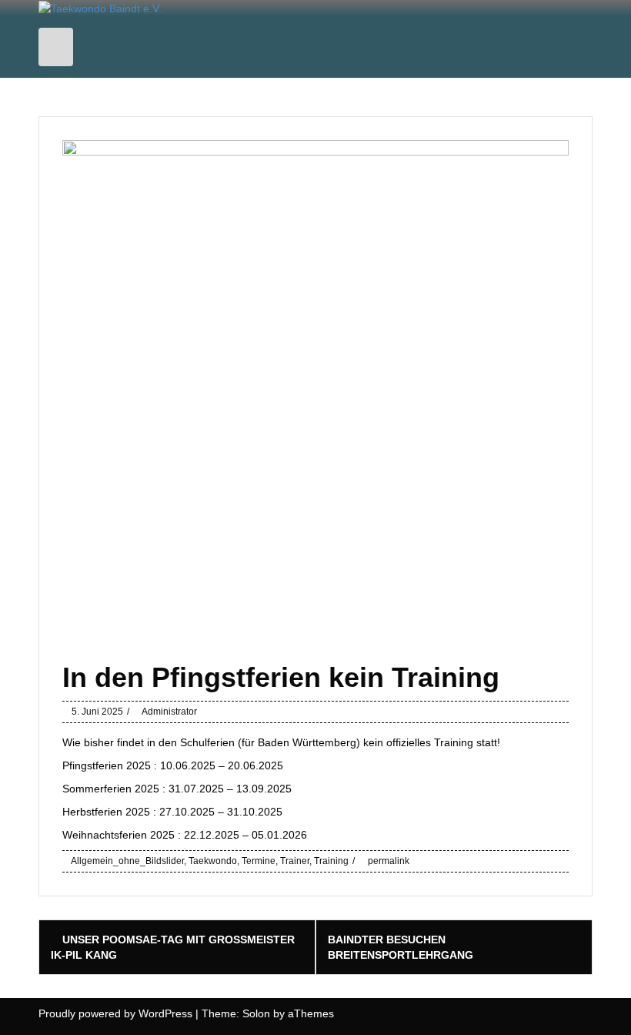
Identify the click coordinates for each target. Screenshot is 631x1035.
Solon (256, 1013)
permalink (387, 861)
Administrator (169, 711)
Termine (258, 861)
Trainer (294, 861)
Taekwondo (213, 861)
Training (331, 861)
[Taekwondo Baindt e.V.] (100, 8)
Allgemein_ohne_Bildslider (127, 861)
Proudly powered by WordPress (115, 1013)
